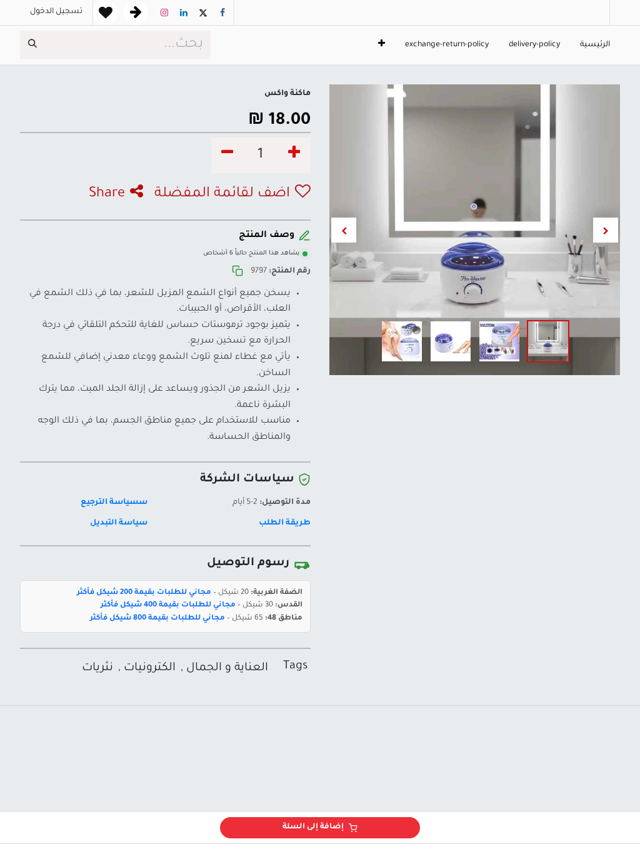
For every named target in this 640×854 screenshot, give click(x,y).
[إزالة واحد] (227, 155)
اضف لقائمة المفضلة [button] (222, 194)
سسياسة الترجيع (114, 502)
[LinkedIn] (183, 12)
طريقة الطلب (285, 523)
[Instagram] (164, 12)
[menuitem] (595, 45)
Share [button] (107, 194)
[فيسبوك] (222, 12)
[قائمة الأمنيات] (105, 12)
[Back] (135, 12)
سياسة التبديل (119, 523)
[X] (203, 12)
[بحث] (32, 45)
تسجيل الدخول (56, 12)
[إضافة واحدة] (294, 155)
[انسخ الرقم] (237, 271)
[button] (606, 230)
